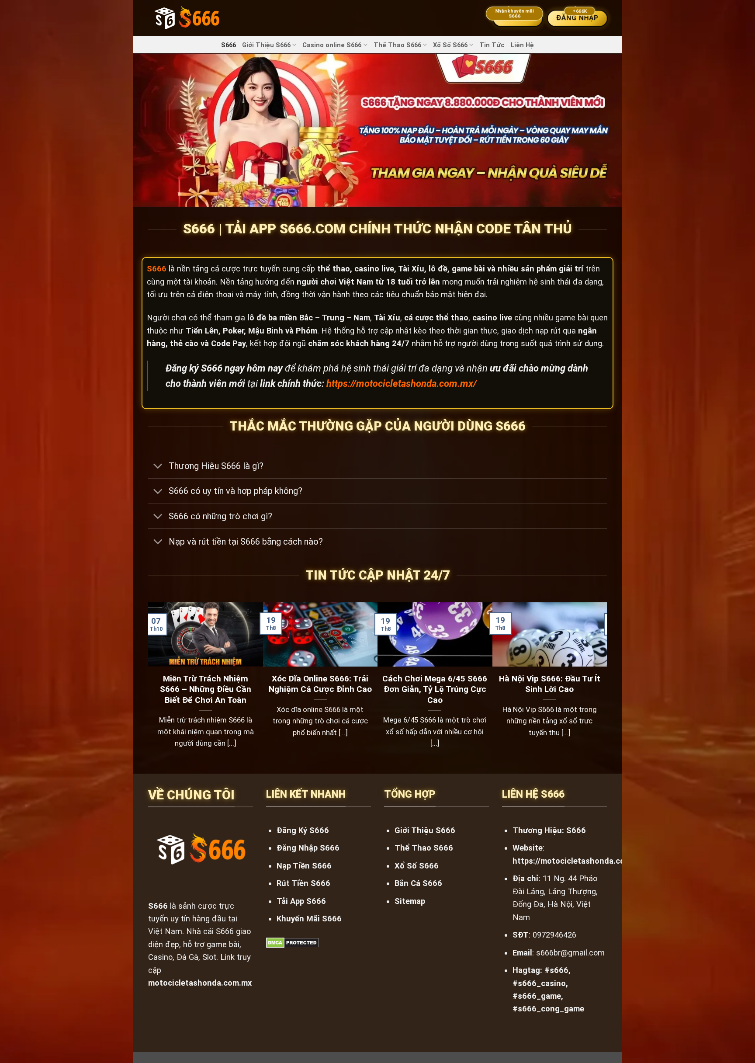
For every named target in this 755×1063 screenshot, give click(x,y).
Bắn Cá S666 (418, 883)
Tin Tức (492, 45)
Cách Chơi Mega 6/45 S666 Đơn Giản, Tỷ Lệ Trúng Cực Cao (434, 689)
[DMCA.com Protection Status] (292, 942)
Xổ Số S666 (450, 45)
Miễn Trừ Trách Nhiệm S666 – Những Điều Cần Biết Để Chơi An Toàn (205, 689)
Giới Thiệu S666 (266, 45)
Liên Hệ (522, 45)
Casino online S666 (331, 45)
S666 (228, 45)
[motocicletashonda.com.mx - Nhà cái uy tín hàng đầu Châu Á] (186, 18)
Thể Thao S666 (397, 45)
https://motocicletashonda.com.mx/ (401, 383)
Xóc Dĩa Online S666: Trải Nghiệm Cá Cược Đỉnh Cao (320, 684)
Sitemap (410, 901)
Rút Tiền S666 (303, 883)
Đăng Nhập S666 (308, 847)
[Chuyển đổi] (158, 466)
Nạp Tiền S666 (304, 865)
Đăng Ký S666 (303, 830)
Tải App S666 (301, 901)
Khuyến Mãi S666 (309, 918)
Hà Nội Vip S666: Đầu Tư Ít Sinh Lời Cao (549, 684)
